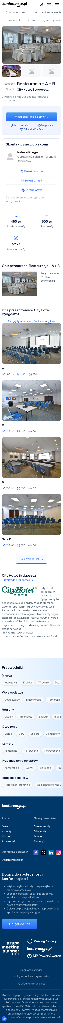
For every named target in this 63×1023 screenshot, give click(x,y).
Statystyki (39, 841)
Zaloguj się (39, 831)
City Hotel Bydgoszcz (33, 89)
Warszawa (11, 682)
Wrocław (43, 682)
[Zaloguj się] (42, 5)
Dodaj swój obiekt (12, 860)
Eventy (29, 768)
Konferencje (12, 768)
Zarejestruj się (41, 826)
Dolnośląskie (12, 699)
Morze (8, 734)
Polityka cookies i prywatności (31, 976)
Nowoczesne (52, 751)
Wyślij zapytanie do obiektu (31, 116)
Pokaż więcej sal (29, 559)
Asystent (38, 836)
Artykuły (6, 831)
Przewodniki (9, 841)
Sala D (6, 539)
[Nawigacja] (57, 4)
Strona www (34, 190)
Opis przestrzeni (15, 12)
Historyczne (31, 751)
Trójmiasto (25, 716)
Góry (21, 734)
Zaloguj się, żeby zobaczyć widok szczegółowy (31, 321)
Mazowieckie (33, 699)
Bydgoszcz (29, 97)
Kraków (27, 682)
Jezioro (35, 734)
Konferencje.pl (11, 20)
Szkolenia (45, 768)
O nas (5, 826)
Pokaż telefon (33, 171)
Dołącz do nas (19, 924)
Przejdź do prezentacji (16, 580)
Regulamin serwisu (31, 970)
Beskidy (43, 716)
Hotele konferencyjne (17, 785)
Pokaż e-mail (33, 180)
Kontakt (6, 836)
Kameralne (11, 751)
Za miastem (53, 734)
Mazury (9, 716)
